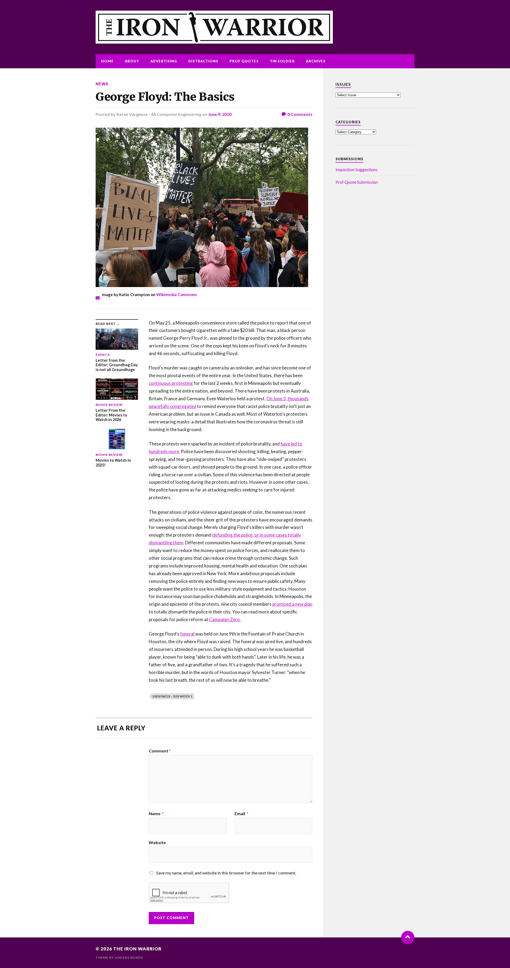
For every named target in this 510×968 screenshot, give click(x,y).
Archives (316, 61)
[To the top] (407, 937)
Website (157, 842)
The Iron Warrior (137, 949)
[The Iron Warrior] (255, 27)
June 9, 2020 (220, 114)
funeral (187, 634)
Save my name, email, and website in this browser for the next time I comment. (226, 872)
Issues (343, 84)
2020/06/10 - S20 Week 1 (172, 696)
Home (107, 61)
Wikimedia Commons (176, 294)
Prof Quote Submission (356, 181)
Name (156, 813)
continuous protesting (171, 383)
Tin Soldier (282, 61)
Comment (160, 751)
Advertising (163, 61)
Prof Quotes (244, 61)
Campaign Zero (224, 619)
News (102, 84)
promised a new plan (292, 604)
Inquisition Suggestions (356, 169)
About (132, 61)
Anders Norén (129, 957)
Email (241, 813)
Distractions (203, 61)
